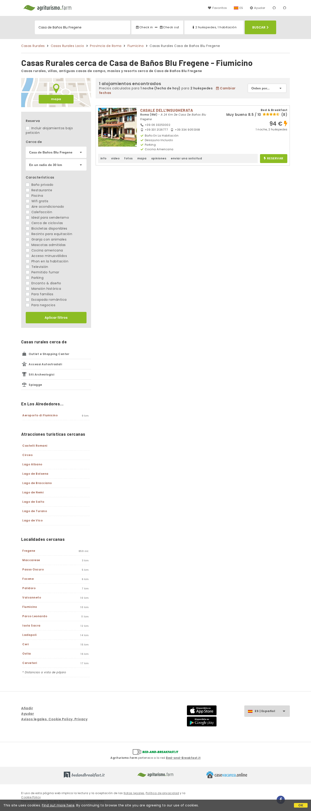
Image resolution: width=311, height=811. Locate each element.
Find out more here (58, 805)
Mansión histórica (45, 288)
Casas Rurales (33, 46)
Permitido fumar (44, 272)
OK (300, 805)
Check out (171, 27)
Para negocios (42, 305)
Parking (36, 277)
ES (241, 8)
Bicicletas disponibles (48, 228)
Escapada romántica (48, 299)
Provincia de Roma (106, 46)
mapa (56, 99)
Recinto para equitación (51, 234)
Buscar (258, 27)
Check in (146, 27)
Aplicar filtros (56, 317)
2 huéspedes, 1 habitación (216, 27)
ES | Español (265, 711)
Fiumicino (135, 46)
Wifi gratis (39, 201)
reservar (275, 158)
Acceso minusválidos (48, 256)
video (115, 158)
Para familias (41, 294)
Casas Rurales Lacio (67, 46)
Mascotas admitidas (48, 245)
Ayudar (259, 8)
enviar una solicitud (186, 158)
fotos (128, 158)
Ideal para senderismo (49, 217)
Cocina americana (46, 250)
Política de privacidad (162, 793)
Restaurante (41, 190)
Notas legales (134, 793)
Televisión (39, 266)
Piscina (36, 195)
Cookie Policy (31, 797)
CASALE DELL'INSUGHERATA (166, 110)
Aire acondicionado (47, 206)
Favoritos (219, 8)
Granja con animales (48, 239)
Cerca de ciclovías (46, 223)
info (103, 158)
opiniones (158, 158)
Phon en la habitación (49, 261)
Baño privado (42, 184)
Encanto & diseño (45, 283)
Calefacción (41, 212)
